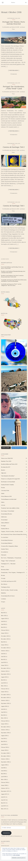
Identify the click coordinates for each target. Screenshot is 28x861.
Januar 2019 (4, 750)
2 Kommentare (13, 193)
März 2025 (3, 615)
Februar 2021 (4, 688)
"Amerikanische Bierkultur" (8, 476)
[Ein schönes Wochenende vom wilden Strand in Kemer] (14, 406)
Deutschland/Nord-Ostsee (8, 596)
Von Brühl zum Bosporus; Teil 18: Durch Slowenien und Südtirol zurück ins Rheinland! (13, 280)
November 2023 (5, 639)
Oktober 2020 (4, 700)
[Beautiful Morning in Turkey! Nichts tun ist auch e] (14, 379)
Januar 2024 (4, 633)
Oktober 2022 (4, 650)
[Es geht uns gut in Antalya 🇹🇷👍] (14, 432)
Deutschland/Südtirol (6, 543)
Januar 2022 (4, 665)
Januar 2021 (4, 691)
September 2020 (5, 703)
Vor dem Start (4, 537)
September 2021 (5, 674)
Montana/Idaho (5, 569)
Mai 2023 (3, 642)
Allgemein (3, 473)
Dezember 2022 (5, 647)
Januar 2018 (4, 785)
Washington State (5, 587)
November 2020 (5, 697)
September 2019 (5, 732)
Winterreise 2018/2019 (13, 18)
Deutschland (4, 519)
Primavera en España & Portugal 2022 (10, 478)
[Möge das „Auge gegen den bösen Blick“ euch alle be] (14, 352)
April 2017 (3, 806)
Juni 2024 (3, 624)
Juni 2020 (3, 712)
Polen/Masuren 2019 (6, 496)
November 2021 (5, 668)
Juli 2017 (3, 797)
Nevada (3, 575)
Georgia (3, 578)
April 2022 (3, 662)
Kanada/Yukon (4, 549)
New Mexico (4, 584)
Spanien (3, 470)
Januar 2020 (4, 724)
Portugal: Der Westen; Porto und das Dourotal (13, 23)
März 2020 (3, 718)
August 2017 (4, 794)
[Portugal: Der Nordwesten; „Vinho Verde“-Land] (13, 102)
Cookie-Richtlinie (16, 855)
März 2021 (3, 685)
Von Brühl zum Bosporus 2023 (8, 581)
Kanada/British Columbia (7, 484)
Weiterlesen (13, 70)
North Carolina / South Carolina (9, 590)
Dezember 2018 (5, 753)
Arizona (3, 505)
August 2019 (4, 735)
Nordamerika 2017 (5, 467)
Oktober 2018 (4, 759)
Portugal (3, 525)
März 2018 (3, 779)
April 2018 (3, 776)
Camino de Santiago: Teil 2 (13, 147)
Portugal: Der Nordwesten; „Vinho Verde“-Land (13, 87)
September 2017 (5, 791)
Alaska (2, 493)
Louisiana (3, 598)
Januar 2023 (4, 645)
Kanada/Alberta (5, 528)
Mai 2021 (3, 680)
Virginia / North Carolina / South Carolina (12, 531)
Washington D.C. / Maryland (8, 563)
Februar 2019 (4, 747)
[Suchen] (26, 2)
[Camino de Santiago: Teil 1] (13, 219)
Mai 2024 (3, 627)
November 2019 (5, 726)
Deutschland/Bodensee (7, 540)
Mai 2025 (3, 612)
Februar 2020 (4, 721)
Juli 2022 (3, 653)
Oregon (3, 601)
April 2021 (3, 683)
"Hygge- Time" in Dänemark (8, 560)
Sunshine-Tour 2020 (6, 461)
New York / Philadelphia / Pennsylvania (11, 558)
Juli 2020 (3, 709)
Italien (2, 502)
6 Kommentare (13, 251)
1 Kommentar (13, 74)
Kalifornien (4, 517)
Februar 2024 (4, 630)
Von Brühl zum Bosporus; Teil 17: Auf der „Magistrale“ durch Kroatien (11, 284)
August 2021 (4, 677)
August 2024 (4, 618)
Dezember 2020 (5, 694)
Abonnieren (6, 833)
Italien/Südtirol (5, 522)
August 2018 (4, 765)
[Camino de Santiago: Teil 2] (13, 161)
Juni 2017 (3, 800)
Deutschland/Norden (6, 514)
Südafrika (3, 593)
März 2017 (3, 808)
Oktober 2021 (4, 671)
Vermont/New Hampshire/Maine (9, 546)
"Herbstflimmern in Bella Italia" (9, 499)
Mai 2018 (3, 773)
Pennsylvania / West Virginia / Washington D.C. (13, 572)
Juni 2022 (3, 656)
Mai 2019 (3, 741)
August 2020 (4, 706)
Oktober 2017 (4, 788)
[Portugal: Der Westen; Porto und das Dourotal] (13, 38)
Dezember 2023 (5, 636)
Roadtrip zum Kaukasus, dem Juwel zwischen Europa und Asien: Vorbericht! (12, 276)
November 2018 (5, 756)
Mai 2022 (3, 659)
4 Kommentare (13, 134)
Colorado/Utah (5, 490)
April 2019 (3, 744)
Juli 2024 (3, 621)
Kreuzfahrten (4, 552)
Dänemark (3, 555)
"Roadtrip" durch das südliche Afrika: (10, 508)
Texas (2, 566)
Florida (3, 487)
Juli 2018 (3, 767)
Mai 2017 (3, 803)
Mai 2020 (3, 715)
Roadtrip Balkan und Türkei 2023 (9, 464)
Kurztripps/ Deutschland (7, 511)
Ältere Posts (5, 259)
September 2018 (5, 762)
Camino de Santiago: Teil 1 (13, 206)
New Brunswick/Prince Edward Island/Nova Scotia (14, 534)
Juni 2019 (3, 738)
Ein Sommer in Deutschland (8, 481)
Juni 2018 (3, 770)
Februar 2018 (4, 782)
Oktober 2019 (4, 729)
